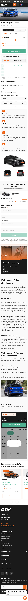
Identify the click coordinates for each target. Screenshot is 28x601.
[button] (11, 501)
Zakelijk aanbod (5, 536)
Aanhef (3, 214)
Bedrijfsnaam (4, 207)
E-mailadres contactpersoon (7, 227)
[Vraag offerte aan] (14, 51)
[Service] (17, 4)
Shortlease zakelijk (6, 534)
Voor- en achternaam (6, 220)
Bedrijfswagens (5, 538)
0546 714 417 (5, 523)
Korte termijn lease (6, 545)
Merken (3, 548)
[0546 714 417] (5, 1)
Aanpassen (24, 198)
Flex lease (4, 541)
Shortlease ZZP (5, 543)
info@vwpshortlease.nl (7, 525)
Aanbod (6, 8)
